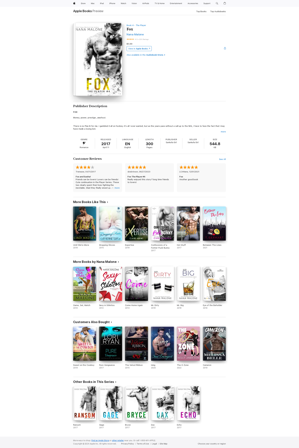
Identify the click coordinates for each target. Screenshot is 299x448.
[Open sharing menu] (225, 48)
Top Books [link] (201, 11)
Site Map (163, 444)
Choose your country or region (212, 444)
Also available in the (145, 55)
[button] (217, 3)
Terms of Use (143, 444)
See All (222, 159)
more (223, 131)
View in (138, 48)
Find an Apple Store (100, 440)
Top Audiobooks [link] (218, 11)
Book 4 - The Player (136, 25)
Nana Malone (135, 34)
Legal (154, 444)
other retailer (118, 440)
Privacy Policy (127, 444)
